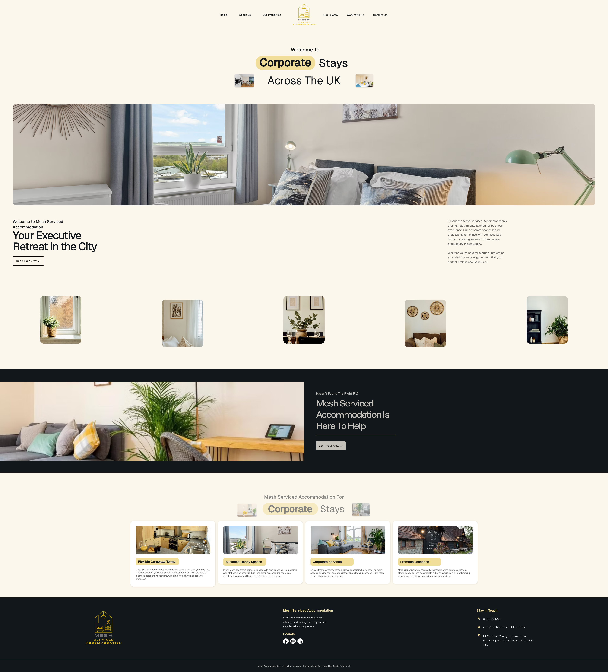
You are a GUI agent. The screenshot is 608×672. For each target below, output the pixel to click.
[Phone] (479, 618)
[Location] (479, 635)
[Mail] (479, 627)
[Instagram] (293, 641)
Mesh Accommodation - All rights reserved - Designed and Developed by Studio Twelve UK (304, 666)
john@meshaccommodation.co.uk (504, 627)
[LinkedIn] (300, 641)
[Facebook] (286, 641)
